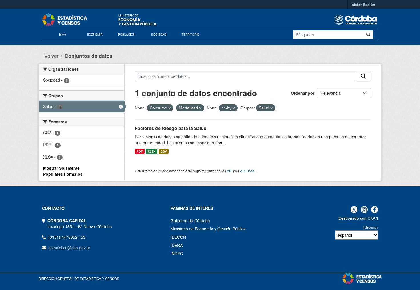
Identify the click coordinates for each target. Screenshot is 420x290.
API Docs (247, 170)
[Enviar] (368, 34)
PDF (140, 151)
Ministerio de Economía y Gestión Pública (208, 229)
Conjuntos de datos (89, 55)
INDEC (177, 253)
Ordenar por (302, 93)
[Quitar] (169, 108)
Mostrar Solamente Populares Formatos (63, 171)
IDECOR (178, 237)
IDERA (177, 245)
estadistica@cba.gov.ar (69, 247)
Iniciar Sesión (363, 4)
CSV (164, 151)
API (229, 170)
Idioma (370, 227)
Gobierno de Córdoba (190, 220)
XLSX (151, 151)
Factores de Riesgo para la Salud (171, 128)
